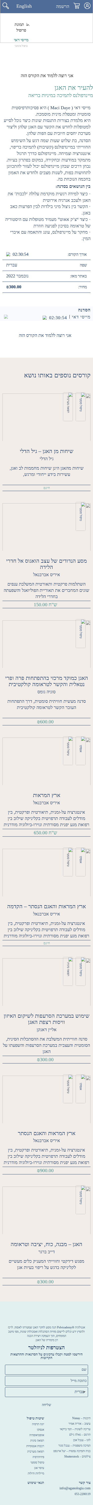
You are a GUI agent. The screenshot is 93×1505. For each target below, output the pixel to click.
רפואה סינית (68, 969)
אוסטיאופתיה (36, 1435)
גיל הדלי (47, 458)
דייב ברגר (46, 1251)
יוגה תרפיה (38, 1424)
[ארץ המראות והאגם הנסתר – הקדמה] (46, 872)
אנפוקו (81, 748)
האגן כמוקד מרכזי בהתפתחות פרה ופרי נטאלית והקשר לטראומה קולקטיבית (46, 681)
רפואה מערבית (68, 404)
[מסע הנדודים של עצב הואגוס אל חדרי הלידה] (46, 526)
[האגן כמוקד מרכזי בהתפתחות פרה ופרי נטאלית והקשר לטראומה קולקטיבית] (46, 644)
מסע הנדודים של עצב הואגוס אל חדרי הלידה (46, 564)
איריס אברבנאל (46, 574)
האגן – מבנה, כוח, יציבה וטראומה (46, 1244)
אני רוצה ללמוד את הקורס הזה (47, 75)
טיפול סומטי (81, 404)
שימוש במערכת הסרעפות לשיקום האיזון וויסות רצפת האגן (47, 1019)
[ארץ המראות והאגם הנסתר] (46, 1099)
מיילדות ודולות (36, 1473)
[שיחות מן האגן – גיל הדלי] (46, 417)
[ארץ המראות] (46, 761)
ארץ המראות (46, 795)
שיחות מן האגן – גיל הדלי (46, 451)
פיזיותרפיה (38, 1457)
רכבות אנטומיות (35, 1446)
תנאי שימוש (36, 1483)
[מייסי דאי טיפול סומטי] (21, 27)
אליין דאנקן (47, 1029)
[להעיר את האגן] (46, 8)
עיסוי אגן (39, 1468)
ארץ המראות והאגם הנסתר (46, 1133)
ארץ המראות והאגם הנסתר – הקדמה (46, 906)
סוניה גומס (46, 691)
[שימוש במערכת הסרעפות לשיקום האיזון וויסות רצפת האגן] (46, 982)
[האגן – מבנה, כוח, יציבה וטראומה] (46, 1210)
